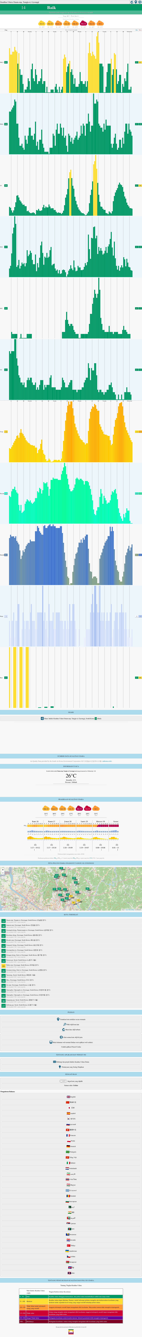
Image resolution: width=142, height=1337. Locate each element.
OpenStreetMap (130, 910)
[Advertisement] (62, 737)
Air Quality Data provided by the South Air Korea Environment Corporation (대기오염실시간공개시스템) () (71, 761)
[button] (78, 901)
